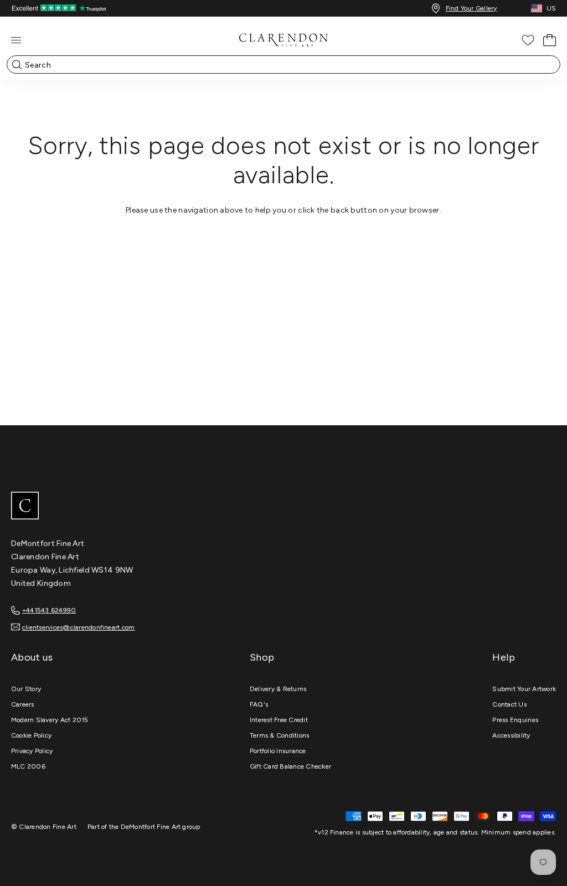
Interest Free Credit (279, 720)
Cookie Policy (31, 735)
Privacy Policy (32, 751)
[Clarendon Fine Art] (283, 507)
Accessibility (511, 735)
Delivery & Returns (278, 689)
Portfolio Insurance (278, 751)
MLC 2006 (28, 766)
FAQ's (259, 704)
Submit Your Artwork (524, 689)
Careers (22, 704)
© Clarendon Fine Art (43, 827)
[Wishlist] (528, 40)
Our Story (26, 689)
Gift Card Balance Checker (290, 766)
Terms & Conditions (279, 735)
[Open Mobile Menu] (16, 40)
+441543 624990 (49, 610)
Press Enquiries (515, 720)
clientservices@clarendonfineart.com (78, 627)
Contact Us (509, 704)
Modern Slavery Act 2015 (50, 720)
